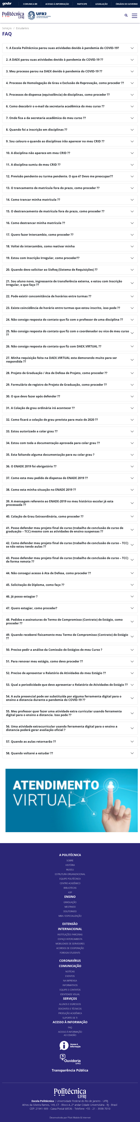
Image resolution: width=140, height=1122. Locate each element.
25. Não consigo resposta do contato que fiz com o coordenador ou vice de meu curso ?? (67, 333)
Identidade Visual (70, 994)
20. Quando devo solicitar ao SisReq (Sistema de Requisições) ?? (52, 270)
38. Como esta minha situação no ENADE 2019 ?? (41, 490)
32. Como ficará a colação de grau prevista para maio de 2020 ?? (52, 420)
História (70, 865)
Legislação (101, 4)
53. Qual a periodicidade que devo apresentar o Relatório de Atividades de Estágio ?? (67, 685)
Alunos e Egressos (70, 1004)
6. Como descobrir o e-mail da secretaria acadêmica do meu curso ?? (55, 106)
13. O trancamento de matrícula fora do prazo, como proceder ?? (53, 188)
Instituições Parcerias (70, 934)
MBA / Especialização (70, 915)
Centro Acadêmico (70, 883)
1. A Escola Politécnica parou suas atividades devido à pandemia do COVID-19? (62, 48)
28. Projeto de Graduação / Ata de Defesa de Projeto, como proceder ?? (56, 373)
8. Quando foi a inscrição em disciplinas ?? (36, 130)
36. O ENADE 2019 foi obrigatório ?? (31, 466)
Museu (70, 869)
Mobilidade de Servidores (70, 943)
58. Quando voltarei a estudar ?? (29, 753)
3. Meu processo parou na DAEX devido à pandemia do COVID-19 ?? (54, 71)
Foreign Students (70, 952)
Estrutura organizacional (70, 874)
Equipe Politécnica (70, 878)
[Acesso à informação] (70, 1045)
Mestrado (70, 906)
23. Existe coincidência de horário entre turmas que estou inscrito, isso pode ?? (63, 308)
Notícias (70, 971)
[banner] (71, 800)
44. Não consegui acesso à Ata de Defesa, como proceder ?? (48, 573)
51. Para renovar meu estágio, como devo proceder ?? (44, 661)
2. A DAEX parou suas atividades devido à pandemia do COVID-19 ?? (54, 60)
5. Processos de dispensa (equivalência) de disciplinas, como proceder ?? (58, 95)
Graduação (70, 902)
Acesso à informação (57, 4)
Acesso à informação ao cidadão (70, 1033)
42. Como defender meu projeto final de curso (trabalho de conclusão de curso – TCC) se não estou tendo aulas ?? (67, 545)
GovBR (6, 3)
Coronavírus (70, 961)
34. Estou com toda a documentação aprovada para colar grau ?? (53, 443)
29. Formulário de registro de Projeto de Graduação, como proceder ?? (56, 385)
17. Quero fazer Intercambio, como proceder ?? (39, 235)
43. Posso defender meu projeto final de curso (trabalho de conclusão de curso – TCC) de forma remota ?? (67, 559)
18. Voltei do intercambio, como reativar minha (40, 246)
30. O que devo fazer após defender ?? (33, 396)
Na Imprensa (70, 980)
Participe (82, 4)
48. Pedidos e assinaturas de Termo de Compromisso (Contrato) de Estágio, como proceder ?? (64, 621)
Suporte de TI (70, 1017)
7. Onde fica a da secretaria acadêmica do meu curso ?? (46, 118)
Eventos (70, 976)
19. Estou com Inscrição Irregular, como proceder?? (42, 258)
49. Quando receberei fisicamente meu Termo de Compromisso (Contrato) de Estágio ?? (67, 636)
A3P (70, 892)
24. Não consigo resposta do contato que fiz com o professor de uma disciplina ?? (64, 320)
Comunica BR (30, 4)
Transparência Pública (70, 1070)
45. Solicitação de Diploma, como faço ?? (35, 585)
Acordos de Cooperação (70, 948)
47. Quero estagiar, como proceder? (31, 608)
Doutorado (70, 911)
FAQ (70, 1027)
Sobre (70, 860)
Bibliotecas (70, 887)
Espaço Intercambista (70, 939)
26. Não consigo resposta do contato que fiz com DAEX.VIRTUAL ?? (53, 346)
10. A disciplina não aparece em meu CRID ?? (38, 153)
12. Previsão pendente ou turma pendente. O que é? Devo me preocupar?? (59, 176)
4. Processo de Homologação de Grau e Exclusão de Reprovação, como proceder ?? (65, 83)
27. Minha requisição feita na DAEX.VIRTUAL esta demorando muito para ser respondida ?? (61, 359)
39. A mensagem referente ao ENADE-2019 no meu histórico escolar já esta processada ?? (59, 503)
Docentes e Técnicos (70, 1008)
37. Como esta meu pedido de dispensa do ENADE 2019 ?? (47, 478)
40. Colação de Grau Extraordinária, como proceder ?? (44, 516)
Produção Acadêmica (70, 1013)
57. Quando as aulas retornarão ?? (31, 742)
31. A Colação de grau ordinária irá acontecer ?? (40, 408)
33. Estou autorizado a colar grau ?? (32, 431)
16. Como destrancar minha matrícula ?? (35, 223)
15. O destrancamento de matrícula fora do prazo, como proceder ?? (55, 211)
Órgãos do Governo (127, 4)
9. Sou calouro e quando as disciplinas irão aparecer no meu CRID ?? (55, 141)
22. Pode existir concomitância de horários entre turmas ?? (48, 296)
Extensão (70, 924)
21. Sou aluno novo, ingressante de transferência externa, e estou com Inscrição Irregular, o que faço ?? (64, 283)
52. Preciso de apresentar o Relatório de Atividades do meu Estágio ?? (56, 673)
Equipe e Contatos (70, 989)
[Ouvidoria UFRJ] (70, 1059)
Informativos (70, 985)
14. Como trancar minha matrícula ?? (33, 200)
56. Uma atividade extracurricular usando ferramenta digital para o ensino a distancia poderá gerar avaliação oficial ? (61, 728)
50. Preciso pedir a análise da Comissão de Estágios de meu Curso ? (54, 650)
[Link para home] (70, 1093)
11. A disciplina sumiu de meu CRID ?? (33, 165)
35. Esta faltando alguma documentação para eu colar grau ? (50, 455)
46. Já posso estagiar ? (22, 596)
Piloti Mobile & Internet (79, 1117)
